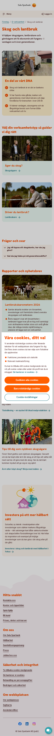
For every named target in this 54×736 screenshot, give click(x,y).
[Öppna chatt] (48, 730)
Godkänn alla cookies (27, 380)
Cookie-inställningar (27, 397)
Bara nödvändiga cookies (27, 388)
